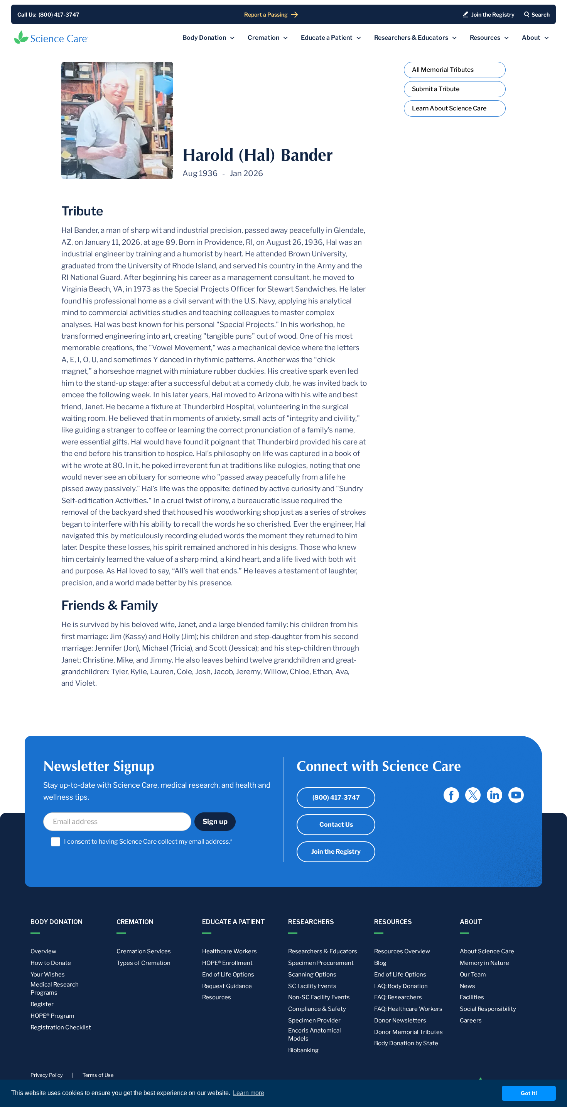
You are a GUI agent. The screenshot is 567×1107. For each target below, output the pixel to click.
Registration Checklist (60, 1027)
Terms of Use (98, 1075)
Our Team (473, 974)
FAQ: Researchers (398, 997)
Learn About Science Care (449, 108)
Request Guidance (227, 986)
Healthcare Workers (229, 951)
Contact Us (336, 824)
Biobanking (303, 1050)
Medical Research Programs (54, 989)
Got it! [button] (529, 1093)
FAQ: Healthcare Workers (408, 1008)
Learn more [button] (248, 1093)
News (467, 986)
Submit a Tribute (435, 89)
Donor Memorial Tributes (408, 1032)
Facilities (472, 997)
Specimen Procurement (321, 963)
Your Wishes (47, 974)
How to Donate (50, 963)
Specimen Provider (314, 1020)
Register (42, 1004)
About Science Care (487, 951)
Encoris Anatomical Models (314, 1035)
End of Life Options (228, 974)
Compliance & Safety (317, 1008)
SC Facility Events (312, 986)
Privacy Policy (46, 1075)
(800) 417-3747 (336, 797)
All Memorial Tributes (443, 69)
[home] (51, 37)
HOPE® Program (52, 1015)
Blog (380, 963)
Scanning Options (312, 974)
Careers (471, 1020)
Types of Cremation (143, 963)
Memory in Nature (484, 963)
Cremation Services (143, 951)
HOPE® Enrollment (227, 963)
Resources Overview (402, 951)
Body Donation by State (406, 1043)
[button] (208, 38)
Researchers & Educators (322, 951)
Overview (43, 951)
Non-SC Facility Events (319, 997)
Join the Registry (336, 851)
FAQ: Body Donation (401, 986)
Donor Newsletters (400, 1020)
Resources (216, 997)
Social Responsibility (488, 1008)
